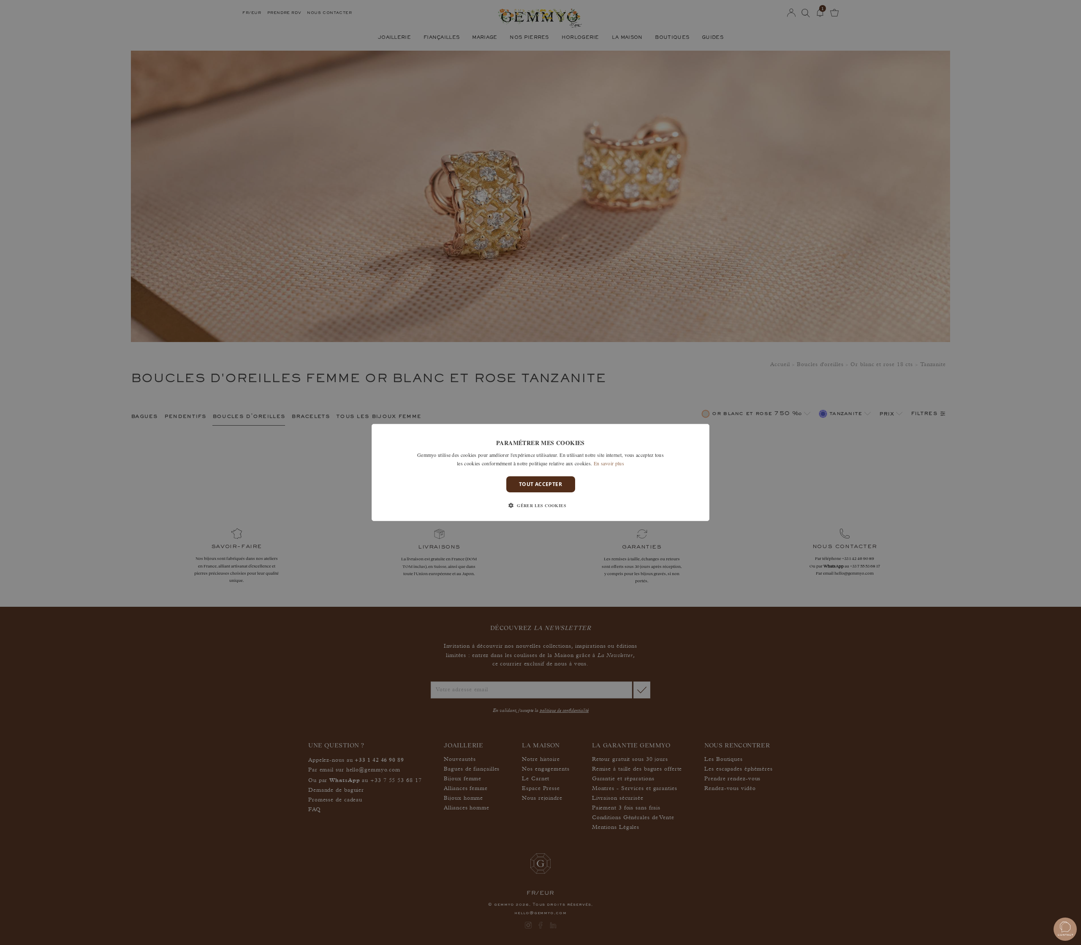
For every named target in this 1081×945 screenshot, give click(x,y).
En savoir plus (609, 463)
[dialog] (540, 472)
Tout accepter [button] (540, 484)
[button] (540, 505)
